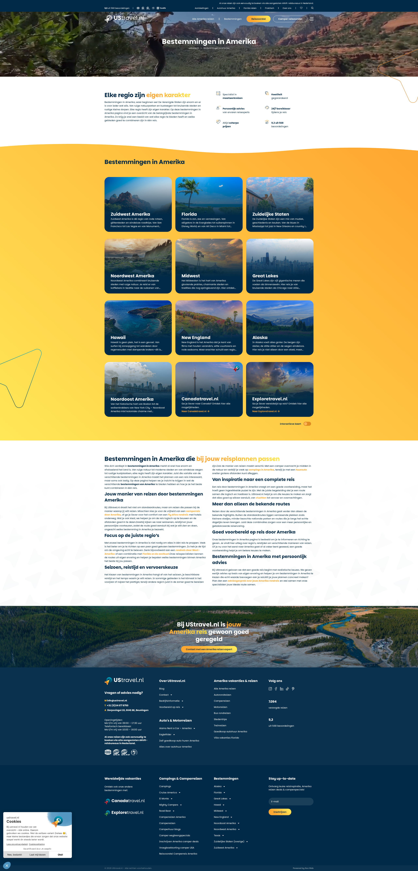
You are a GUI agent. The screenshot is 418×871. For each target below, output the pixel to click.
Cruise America (168, 792)
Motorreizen (220, 707)
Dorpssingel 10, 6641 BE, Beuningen (126, 710)
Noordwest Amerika (225, 829)
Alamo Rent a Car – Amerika (175, 728)
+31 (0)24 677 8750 (116, 705)
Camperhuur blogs (170, 829)
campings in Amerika (261, 469)
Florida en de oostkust (156, 553)
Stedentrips (220, 719)
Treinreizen (220, 725)
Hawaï (217, 804)
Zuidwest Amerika (224, 847)
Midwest (218, 810)
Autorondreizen (222, 694)
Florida (218, 792)
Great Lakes (220, 798)
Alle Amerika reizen (225, 688)
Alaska (217, 786)
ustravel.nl (194, 48)
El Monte (164, 798)
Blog (161, 688)
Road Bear (165, 810)
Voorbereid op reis (169, 707)
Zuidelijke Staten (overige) (229, 841)
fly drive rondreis (178, 514)
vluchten (261, 497)
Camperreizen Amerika (172, 817)
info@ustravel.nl (115, 700)
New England (221, 817)
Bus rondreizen (222, 713)
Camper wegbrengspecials (174, 835)
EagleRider (165, 734)
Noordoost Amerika (225, 823)
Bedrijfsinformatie (169, 700)
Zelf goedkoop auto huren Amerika (179, 740)
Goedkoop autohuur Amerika (230, 731)
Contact (164, 694)
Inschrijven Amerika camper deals (179, 841)
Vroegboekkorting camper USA (176, 847)
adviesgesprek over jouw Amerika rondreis (253, 580)
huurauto (301, 469)
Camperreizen (222, 700)
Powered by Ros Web (303, 868)
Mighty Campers (168, 804)
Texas (217, 835)
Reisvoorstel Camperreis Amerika (178, 853)
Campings (165, 786)
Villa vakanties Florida (226, 737)
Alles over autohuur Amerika (175, 746)
